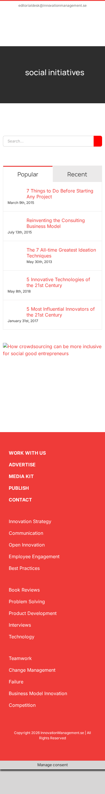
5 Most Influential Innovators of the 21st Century (61, 312)
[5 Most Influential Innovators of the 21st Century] (15, 309)
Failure (16, 682)
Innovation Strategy (30, 521)
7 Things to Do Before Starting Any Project (60, 194)
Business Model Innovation (38, 693)
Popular (28, 174)
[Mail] (33, 373)
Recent (77, 174)
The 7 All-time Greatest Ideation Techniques (61, 253)
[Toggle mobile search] (83, 31)
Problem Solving (27, 601)
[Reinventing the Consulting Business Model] (15, 221)
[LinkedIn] (24, 373)
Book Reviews (24, 590)
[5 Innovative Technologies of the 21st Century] (15, 280)
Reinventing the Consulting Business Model (56, 223)
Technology (21, 637)
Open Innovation (27, 545)
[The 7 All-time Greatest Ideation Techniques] (15, 250)
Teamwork (20, 658)
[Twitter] (5, 373)
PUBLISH (19, 488)
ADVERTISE (22, 465)
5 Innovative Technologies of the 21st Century (58, 282)
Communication (26, 533)
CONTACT (20, 500)
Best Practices (24, 568)
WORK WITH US (27, 453)
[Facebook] (14, 373)
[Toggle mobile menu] (94, 31)
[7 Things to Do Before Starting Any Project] (15, 191)
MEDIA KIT (21, 476)
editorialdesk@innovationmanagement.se (52, 5)
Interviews (20, 625)
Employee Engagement (34, 556)
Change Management (32, 670)
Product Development (33, 613)
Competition (22, 705)
